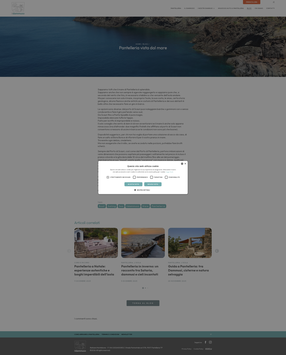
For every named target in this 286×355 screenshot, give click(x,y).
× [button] (185, 163)
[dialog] (143, 177)
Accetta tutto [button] (133, 184)
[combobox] (182, 164)
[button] (143, 190)
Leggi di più (169, 172)
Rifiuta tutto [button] (153, 184)
